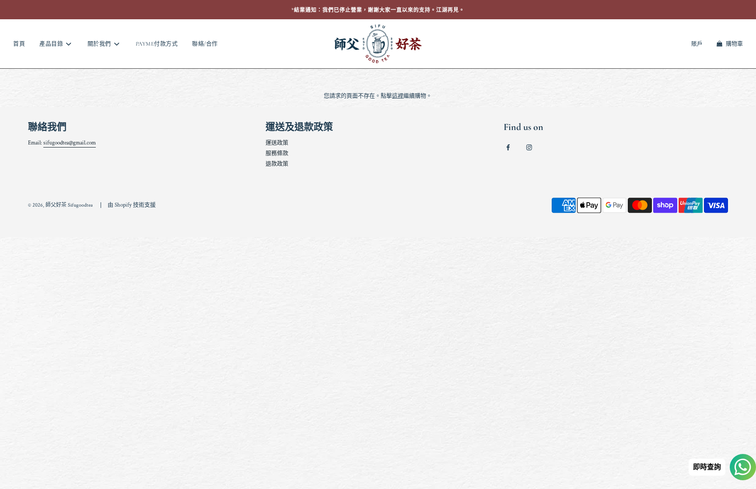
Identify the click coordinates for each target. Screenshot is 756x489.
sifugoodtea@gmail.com (69, 143)
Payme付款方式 (157, 43)
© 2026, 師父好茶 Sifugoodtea (60, 205)
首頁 (19, 43)
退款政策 (277, 164)
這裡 (397, 96)
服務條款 (277, 153)
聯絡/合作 (205, 43)
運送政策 (277, 143)
